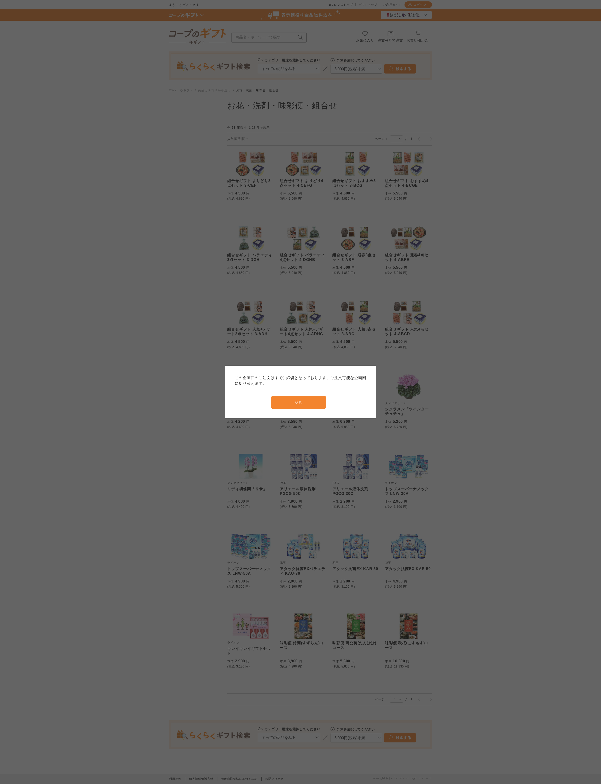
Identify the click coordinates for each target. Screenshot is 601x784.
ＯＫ (299, 402)
